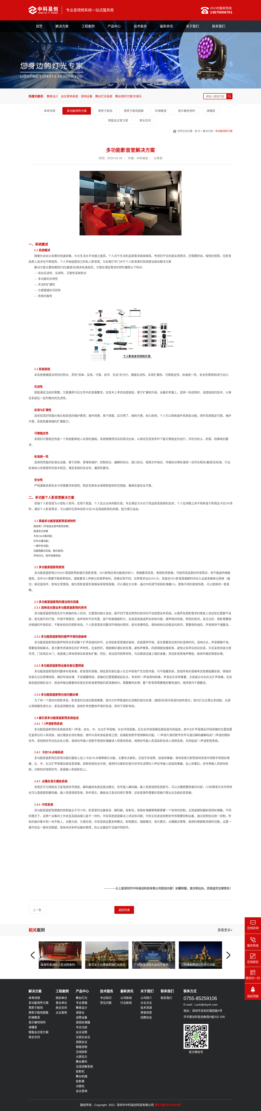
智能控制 (81, 1046)
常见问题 (106, 1002)
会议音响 (81, 1091)
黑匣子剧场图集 (134, 110)
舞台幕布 (81, 1061)
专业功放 (81, 1027)
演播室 (211, 110)
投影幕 (80, 1081)
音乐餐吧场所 (186, 110)
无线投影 (81, 1051)
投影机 (80, 1071)
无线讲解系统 (84, 1066)
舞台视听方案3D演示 (128, 96)
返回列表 (124, 910)
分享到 (158, 158)
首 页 (197, 131)
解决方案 (62, 26)
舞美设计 (52, 96)
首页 (39, 26)
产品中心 (114, 26)
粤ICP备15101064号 (168, 1105)
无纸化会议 (83, 1037)
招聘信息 (146, 1017)
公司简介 (146, 997)
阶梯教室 (161, 110)
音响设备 (86, 96)
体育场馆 (49, 110)
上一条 (37, 910)
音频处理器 (83, 1022)
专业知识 (106, 997)
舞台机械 (81, 1076)
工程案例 (88, 26)
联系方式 (190, 991)
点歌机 (80, 1086)
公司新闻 (126, 997)
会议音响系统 (69, 96)
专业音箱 (81, 1002)
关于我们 (192, 26)
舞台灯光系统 (103, 96)
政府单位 (61, 997)
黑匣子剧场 (105, 110)
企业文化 (146, 1002)
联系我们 (218, 26)
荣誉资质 (146, 1012)
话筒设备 (81, 1017)
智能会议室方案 (118, 120)
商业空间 (145, 120)
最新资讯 (166, 26)
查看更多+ (225, 930)
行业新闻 (126, 1002)
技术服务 (140, 26)
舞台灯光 (81, 997)
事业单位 (61, 1002)
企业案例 (61, 1012)
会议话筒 (81, 1032)
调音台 (80, 1012)
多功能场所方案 (77, 110)
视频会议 (81, 1042)
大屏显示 (81, 1056)
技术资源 (146, 1007)
